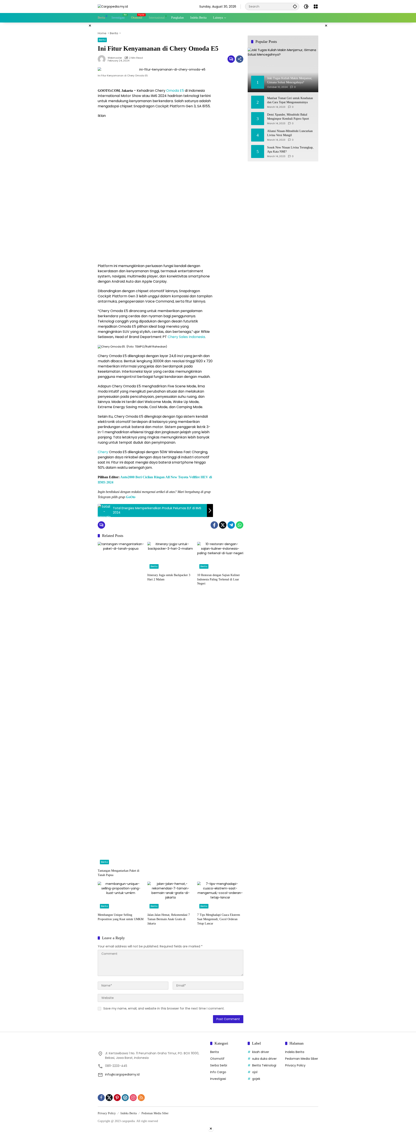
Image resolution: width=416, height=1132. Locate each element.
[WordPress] (125, 1097)
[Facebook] (214, 525)
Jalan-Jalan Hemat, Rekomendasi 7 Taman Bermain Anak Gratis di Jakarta (168, 919)
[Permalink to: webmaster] (103, 59)
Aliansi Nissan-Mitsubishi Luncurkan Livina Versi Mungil (290, 133)
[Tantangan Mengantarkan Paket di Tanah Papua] (121, 704)
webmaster (115, 58)
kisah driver (260, 1052)
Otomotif (217, 1058)
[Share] (239, 59)
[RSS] (141, 1097)
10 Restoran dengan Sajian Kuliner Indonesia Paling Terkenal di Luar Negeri (218, 579)
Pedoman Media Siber (301, 1058)
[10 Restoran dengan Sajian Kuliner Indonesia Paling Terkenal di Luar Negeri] (220, 556)
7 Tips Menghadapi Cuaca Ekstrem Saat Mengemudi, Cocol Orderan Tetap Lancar (218, 919)
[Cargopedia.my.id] (113, 6)
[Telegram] (231, 525)
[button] (295, 6)
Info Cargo (218, 1072)
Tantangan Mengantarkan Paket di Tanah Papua (118, 873)
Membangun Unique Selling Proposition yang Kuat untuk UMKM (120, 917)
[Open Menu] (315, 6)
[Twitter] (222, 525)
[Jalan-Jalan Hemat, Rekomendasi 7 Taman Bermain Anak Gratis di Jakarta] (170, 896)
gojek (256, 1079)
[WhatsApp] (239, 525)
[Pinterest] (117, 1097)
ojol (254, 1072)
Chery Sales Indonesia (186, 336)
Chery (103, 451)
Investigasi (218, 1079)
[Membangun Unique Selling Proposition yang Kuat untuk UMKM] (121, 896)
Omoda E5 (175, 90)
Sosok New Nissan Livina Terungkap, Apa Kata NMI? (290, 149)
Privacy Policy (295, 1065)
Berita (102, 40)
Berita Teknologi (264, 1065)
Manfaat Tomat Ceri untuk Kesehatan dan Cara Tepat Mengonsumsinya (290, 100)
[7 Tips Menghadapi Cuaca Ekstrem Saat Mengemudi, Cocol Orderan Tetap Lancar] (220, 896)
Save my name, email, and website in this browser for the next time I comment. (163, 1008)
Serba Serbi (218, 1065)
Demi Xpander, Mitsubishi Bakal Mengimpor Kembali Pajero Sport (288, 116)
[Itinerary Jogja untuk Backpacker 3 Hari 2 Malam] (170, 556)
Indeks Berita (294, 1052)
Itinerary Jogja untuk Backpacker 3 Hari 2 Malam (168, 577)
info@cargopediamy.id (122, 1074)
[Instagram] (133, 1097)
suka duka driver (264, 1058)
